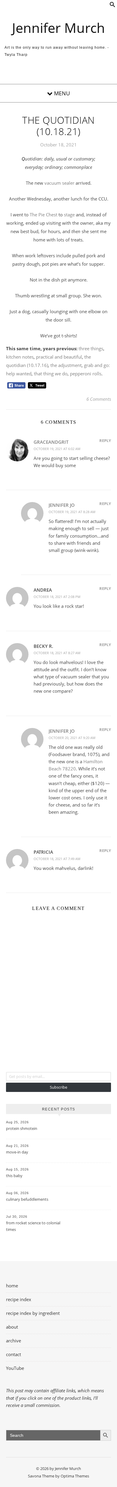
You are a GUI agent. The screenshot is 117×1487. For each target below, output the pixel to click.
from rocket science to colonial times (33, 1226)
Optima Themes (75, 1476)
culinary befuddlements (27, 1199)
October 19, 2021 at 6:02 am (57, 448)
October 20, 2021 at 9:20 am (72, 737)
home (12, 1286)
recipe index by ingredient (33, 1313)
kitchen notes (20, 357)
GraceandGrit (51, 442)
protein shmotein (21, 1128)
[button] (113, 6)
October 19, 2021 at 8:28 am (72, 512)
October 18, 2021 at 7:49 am (57, 858)
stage (69, 215)
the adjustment (66, 365)
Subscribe (58, 1087)
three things (91, 348)
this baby (14, 1175)
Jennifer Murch (58, 27)
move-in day (17, 1152)
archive (13, 1341)
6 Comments (98, 399)
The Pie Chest (43, 215)
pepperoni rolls (85, 374)
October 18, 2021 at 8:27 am (57, 653)
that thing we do (51, 374)
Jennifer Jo (62, 505)
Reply (105, 440)
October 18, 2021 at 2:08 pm (57, 596)
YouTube (15, 1368)
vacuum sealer (59, 183)
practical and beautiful (59, 357)
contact (13, 1354)
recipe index (18, 1299)
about (12, 1327)
